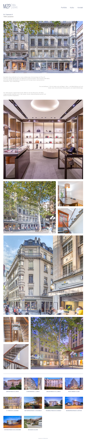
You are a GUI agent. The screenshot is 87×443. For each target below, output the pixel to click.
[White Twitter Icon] (67, 442)
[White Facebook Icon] (65, 442)
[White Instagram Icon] (69, 442)
